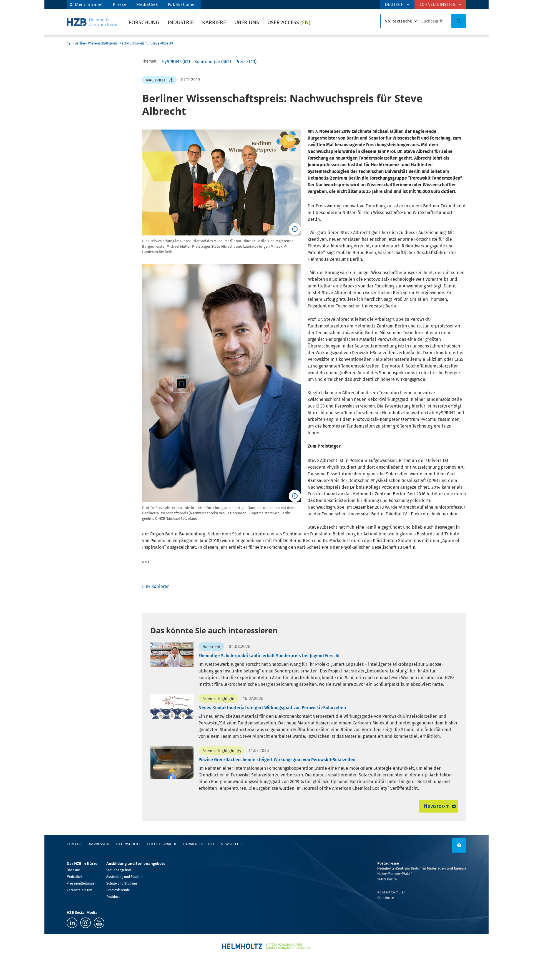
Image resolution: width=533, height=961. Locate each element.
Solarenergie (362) (212, 61)
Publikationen (182, 4)
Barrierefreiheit (198, 843)
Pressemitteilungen (81, 883)
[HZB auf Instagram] (85, 922)
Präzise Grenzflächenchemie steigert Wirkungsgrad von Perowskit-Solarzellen (276, 759)
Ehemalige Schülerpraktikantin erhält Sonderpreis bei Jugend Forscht (269, 655)
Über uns (246, 22)
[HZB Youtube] (99, 922)
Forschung (144, 22)
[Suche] (458, 21)
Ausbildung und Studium (124, 877)
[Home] (92, 22)
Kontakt (75, 843)
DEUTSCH (394, 4)
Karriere (214, 22)
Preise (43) (246, 61)
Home (68, 43)
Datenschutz (128, 843)
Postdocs (113, 897)
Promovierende (118, 890)
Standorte (385, 898)
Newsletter (232, 843)
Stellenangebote (119, 870)
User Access (288, 22)
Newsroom (437, 806)
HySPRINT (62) (176, 61)
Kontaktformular (391, 892)
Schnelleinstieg (437, 4)
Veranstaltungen (79, 890)
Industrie (181, 22)
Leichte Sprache (162, 843)
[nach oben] (459, 845)
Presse (119, 4)
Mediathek (147, 4)
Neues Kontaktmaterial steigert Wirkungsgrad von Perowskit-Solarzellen (272, 707)
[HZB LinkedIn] (72, 922)
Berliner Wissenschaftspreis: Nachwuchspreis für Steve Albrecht (124, 43)
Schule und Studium (121, 883)
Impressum (99, 843)
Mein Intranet (89, 4)
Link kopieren (156, 586)
